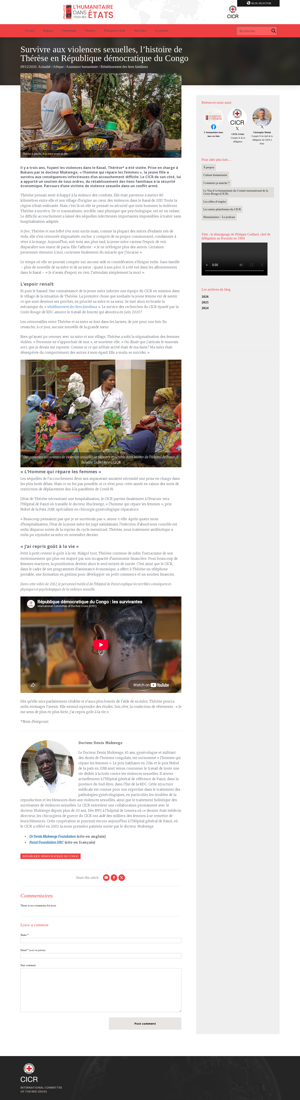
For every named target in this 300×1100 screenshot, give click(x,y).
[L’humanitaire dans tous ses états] (150, 12)
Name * (24, 935)
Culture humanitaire (215, 175)
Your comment (28, 965)
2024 (205, 308)
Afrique (58, 67)
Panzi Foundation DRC (46, 842)
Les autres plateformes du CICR (222, 209)
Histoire (90, 30)
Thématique (69, 30)
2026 (205, 296)
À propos (208, 167)
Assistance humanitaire (82, 67)
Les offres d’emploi (214, 201)
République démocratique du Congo (50, 856)
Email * (32, 950)
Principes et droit (114, 30)
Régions (48, 30)
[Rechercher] (273, 31)
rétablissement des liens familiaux (72, 307)
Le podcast (161, 30)
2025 (205, 302)
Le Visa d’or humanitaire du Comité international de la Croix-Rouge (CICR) (235, 192)
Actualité (44, 67)
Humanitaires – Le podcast (219, 217)
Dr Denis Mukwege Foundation (52, 836)
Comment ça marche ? (216, 183)
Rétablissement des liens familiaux (124, 67)
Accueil (29, 30)
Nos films (140, 30)
